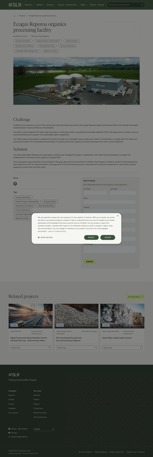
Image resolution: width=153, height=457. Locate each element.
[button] (45, 237)
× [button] (118, 216)
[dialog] (76, 228)
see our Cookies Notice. (57, 231)
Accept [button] (108, 237)
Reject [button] (91, 237)
